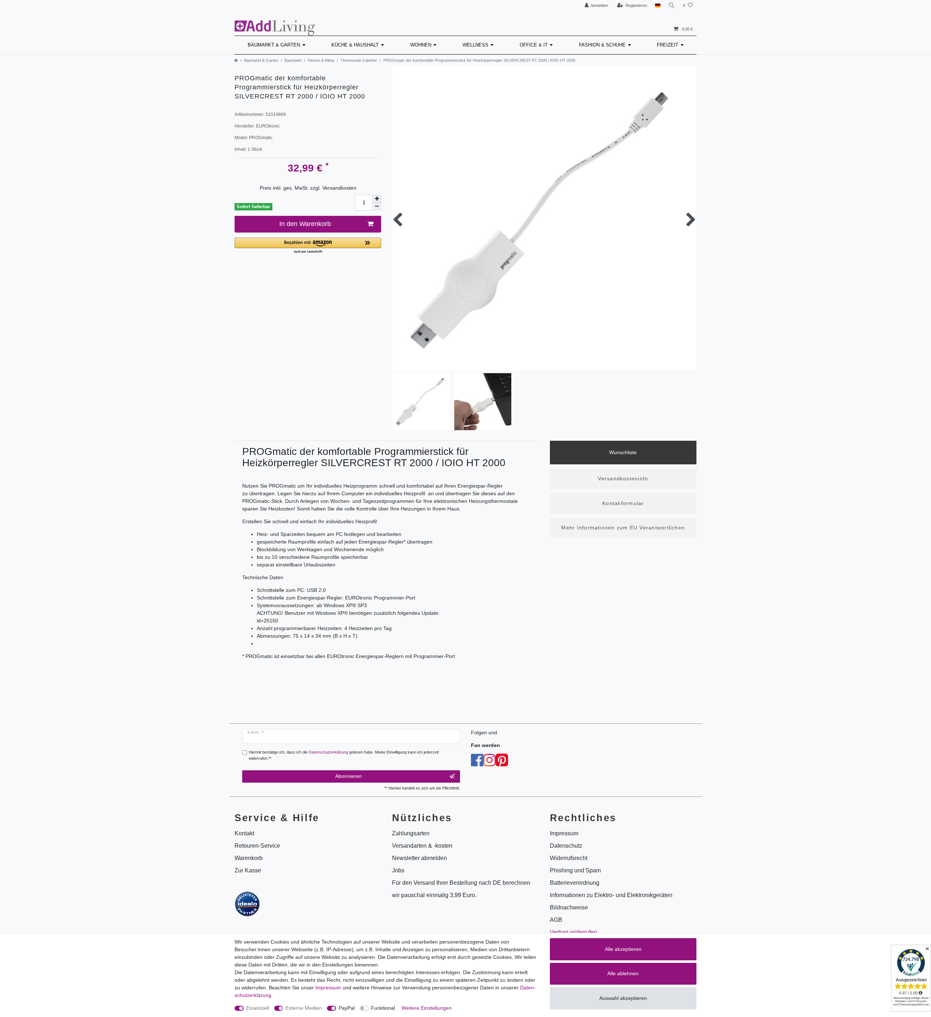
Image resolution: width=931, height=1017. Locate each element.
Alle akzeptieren (623, 949)
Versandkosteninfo (623, 478)
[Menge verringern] (376, 206)
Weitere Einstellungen (426, 1008)
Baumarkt (292, 60)
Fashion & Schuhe (602, 45)
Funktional (383, 1008)
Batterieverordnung (574, 883)
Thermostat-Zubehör (358, 60)
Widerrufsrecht (568, 858)
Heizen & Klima (321, 60)
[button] (308, 246)
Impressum (328, 987)
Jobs (398, 870)
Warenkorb (249, 858)
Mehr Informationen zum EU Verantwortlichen (623, 527)
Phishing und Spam (575, 870)
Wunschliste (623, 452)
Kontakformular (623, 503)
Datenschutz (566, 846)
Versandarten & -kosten (422, 846)
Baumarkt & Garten (274, 45)
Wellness (475, 45)
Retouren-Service (257, 846)
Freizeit (667, 45)
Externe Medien (303, 1008)
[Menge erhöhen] (376, 199)
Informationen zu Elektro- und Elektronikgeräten (611, 895)
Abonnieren (348, 776)
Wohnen (420, 45)
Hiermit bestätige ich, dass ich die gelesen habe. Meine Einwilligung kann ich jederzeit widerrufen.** (344, 755)
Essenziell (257, 1008)
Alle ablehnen (623, 973)
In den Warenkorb (305, 223)
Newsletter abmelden (419, 858)
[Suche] (671, 5)
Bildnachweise (569, 907)
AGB (556, 920)
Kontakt (244, 833)
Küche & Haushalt (355, 45)
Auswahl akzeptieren (623, 998)
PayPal (347, 1008)
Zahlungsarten (410, 833)
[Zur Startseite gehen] (236, 60)
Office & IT (534, 45)
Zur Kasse (248, 870)
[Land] (657, 5)
